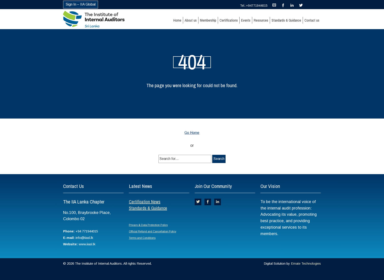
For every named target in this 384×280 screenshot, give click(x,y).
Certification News (144, 202)
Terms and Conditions (142, 238)
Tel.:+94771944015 (254, 5)
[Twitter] (300, 4)
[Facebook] (283, 4)
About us (191, 20)
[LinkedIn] (292, 4)
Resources (261, 20)
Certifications (229, 20)
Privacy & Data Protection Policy (148, 225)
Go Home (191, 133)
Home (177, 20)
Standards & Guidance (286, 20)
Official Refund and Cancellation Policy (152, 231)
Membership (208, 20)
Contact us (311, 20)
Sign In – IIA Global (81, 4)
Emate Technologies (306, 263)
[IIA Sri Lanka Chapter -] (101, 19)
